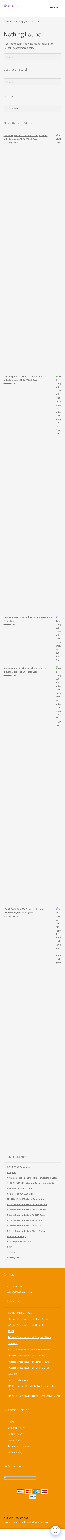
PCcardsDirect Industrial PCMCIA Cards (26, 1215)
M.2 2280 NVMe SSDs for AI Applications (26, 1199)
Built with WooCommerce (35, 1521)
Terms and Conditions (19, 1446)
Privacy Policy (15, 1440)
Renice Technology (16, 1236)
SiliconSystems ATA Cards (20, 1241)
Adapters (11, 1172)
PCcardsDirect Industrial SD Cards (24, 1225)
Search (32, 1534)
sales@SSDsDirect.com (19, 1292)
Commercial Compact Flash (20, 1188)
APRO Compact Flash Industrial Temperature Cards (32, 1177)
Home (9, 21)
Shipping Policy (16, 1427)
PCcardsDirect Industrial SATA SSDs (24, 1220)
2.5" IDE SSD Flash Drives (19, 1167)
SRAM (9, 1247)
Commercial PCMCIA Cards (20, 1193)
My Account (11, 1534)
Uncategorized (14, 1257)
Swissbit (11, 1252)
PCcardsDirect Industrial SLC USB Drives (27, 1231)
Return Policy (15, 1433)
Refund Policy (15, 1452)
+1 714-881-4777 (16, 1286)
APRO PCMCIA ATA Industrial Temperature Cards (30, 1183)
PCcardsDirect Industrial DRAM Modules (26, 1209)
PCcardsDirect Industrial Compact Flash (27, 1204)
